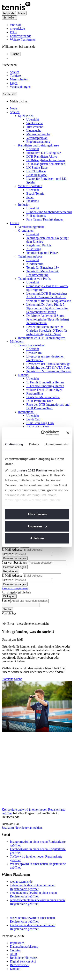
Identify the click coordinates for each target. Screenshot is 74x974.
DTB (13, 32)
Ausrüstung (33, 249)
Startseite (7, 679)
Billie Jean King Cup (40, 423)
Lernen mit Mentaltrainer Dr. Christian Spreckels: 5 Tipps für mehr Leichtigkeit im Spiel (46, 330)
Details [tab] (34, 444)
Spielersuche (34, 123)
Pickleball (32, 201)
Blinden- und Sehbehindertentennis (49, 212)
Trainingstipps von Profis (34, 278)
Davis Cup (33, 419)
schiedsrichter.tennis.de (37, 902)
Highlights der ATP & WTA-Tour (48, 367)
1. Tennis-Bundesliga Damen (45, 386)
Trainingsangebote (30, 256)
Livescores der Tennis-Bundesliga (48, 364)
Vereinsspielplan (36, 138)
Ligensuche (33, 130)
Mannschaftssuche (38, 134)
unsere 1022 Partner (32, 470)
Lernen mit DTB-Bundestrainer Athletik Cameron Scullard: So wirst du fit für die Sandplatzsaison (48, 297)
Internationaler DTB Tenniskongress (41, 338)
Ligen (13, 83)
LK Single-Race (36, 167)
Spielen (15, 112)
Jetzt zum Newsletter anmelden (22, 827)
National (23, 375)
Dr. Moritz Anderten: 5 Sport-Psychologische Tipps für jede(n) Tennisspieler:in (47, 319)
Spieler (14, 72)
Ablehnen (37, 538)
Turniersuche (34, 127)
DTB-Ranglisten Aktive (41, 156)
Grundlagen (26, 230)
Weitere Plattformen (23, 39)
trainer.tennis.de (32, 887)
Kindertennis (34, 264)
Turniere (15, 75)
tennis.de (15, 25)
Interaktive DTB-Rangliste (43, 152)
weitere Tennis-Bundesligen (44, 389)
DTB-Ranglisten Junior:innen (45, 160)
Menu (21, 13)
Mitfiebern (16, 341)
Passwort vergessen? (15, 588)
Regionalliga (34, 393)
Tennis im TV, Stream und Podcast (48, 371)
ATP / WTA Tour (37, 426)
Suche (15, 54)
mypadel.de (17, 28)
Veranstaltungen (20, 86)
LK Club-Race (36, 171)
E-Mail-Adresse (12, 549)
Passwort (7, 554)
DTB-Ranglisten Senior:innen (45, 164)
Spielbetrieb (26, 115)
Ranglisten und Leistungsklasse (38, 145)
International (26, 412)
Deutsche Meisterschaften (43, 397)
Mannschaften (19, 79)
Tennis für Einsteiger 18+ (42, 267)
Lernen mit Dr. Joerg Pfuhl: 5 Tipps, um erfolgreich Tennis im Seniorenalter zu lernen (47, 308)
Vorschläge (9, 613)
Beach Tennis (35, 193)
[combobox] (29, 601)
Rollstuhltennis (36, 215)
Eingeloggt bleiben (19, 592)
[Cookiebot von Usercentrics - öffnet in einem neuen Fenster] (43, 433)
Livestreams (34, 352)
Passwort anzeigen (14, 558)
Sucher (7, 609)
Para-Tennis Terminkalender (44, 219)
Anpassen (35, 526)
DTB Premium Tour (39, 401)
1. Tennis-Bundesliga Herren (45, 382)
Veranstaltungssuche (31, 227)
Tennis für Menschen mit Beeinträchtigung (42, 273)
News (13, 108)
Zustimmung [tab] (14, 444)
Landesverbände (20, 36)
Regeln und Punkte (38, 245)
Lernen (14, 223)
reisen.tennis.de (32, 919)
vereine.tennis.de (33, 894)
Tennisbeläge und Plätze (42, 252)
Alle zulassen (37, 514)
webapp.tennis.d (20, 881)
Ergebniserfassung (38, 141)
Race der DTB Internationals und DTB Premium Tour (47, 406)
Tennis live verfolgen (31, 345)
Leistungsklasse (36, 175)
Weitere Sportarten (30, 186)
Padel (30, 197)
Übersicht (32, 119)
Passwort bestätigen (14, 562)
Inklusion (24, 204)
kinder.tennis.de (32, 927)
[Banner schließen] (67, 433)
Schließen (9, 17)
